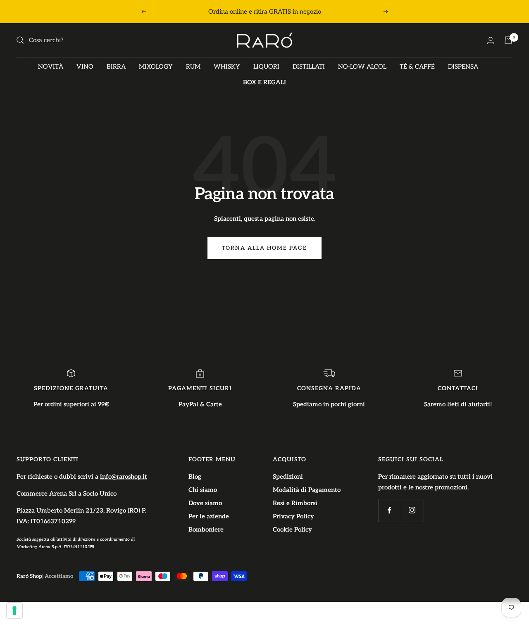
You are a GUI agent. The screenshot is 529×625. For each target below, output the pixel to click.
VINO (84, 66)
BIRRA (116, 66)
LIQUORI (266, 66)
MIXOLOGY (156, 66)
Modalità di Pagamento (307, 490)
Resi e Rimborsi (295, 503)
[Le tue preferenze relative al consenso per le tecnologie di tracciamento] (14, 610)
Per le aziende (208, 516)
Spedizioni (288, 476)
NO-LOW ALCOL (362, 66)
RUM (193, 66)
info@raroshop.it (123, 476)
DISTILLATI (309, 66)
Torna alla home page (264, 248)
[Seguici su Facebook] (389, 510)
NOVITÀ (50, 66)
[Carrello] (508, 40)
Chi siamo (202, 490)
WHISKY (227, 66)
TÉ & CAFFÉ (417, 66)
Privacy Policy (293, 516)
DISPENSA (463, 66)
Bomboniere (206, 529)
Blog (194, 476)
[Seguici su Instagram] (412, 510)
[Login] (490, 40)
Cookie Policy (292, 529)
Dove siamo (205, 503)
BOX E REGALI (264, 82)
